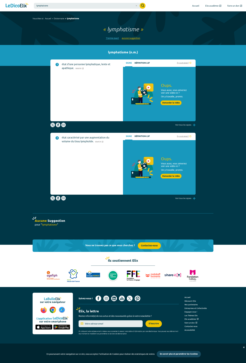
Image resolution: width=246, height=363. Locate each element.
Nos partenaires (191, 304)
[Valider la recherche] (142, 6)
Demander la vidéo (171, 102)
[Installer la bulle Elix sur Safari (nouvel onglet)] (61, 310)
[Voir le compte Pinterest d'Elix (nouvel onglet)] (137, 298)
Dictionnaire (59, 18)
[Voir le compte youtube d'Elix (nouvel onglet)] (122, 298)
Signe (129, 63)
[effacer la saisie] (136, 5)
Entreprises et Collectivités (195, 308)
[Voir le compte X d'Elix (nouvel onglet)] (130, 298)
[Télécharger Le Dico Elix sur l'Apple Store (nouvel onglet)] (43, 327)
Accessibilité (189, 330)
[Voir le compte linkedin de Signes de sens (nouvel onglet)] (114, 298)
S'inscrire (154, 323)
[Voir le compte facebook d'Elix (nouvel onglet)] (98, 298)
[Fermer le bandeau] (244, 347)
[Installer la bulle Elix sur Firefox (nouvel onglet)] (44, 310)
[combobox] (89, 6)
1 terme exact (112, 38)
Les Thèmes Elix (191, 315)
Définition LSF (142, 63)
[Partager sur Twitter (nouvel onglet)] (52, 126)
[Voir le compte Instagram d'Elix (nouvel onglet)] (106, 298)
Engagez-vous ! (190, 312)
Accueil (48, 18)
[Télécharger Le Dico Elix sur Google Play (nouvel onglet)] (61, 327)
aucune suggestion (131, 38)
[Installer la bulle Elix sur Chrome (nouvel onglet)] (53, 310)
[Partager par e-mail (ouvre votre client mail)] (63, 126)
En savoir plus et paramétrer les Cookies (179, 354)
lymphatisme (73, 18)
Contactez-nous (149, 245)
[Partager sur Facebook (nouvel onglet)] (58, 126)
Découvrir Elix (190, 301)
